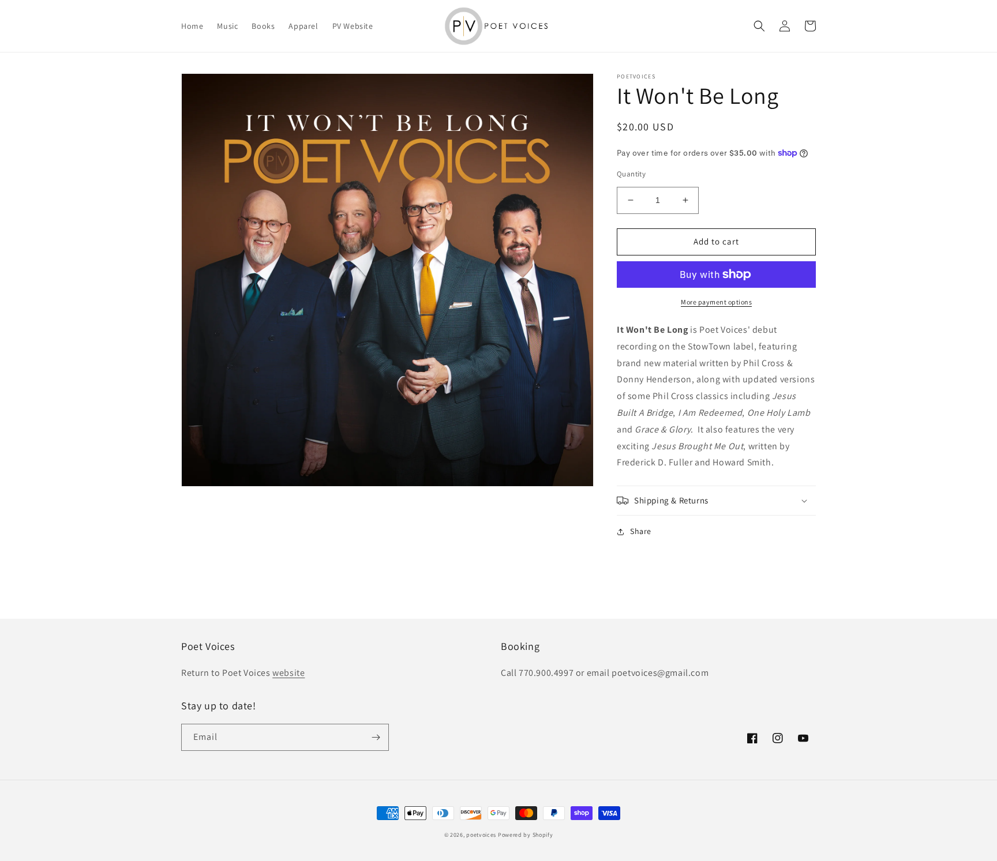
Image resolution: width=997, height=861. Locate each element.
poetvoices (481, 835)
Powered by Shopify (525, 835)
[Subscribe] (375, 737)
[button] (759, 26)
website (288, 673)
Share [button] (640, 531)
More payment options (716, 302)
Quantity (631, 174)
